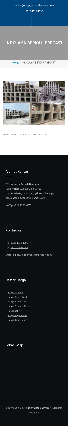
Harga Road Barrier (18, 320)
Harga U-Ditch (15, 293)
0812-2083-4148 (19, 247)
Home (16, 63)
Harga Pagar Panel (17, 316)
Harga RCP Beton (17, 302)
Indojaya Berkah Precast (38, 408)
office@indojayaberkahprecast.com (34, 5)
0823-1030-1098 (34, 11)
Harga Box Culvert (17, 297)
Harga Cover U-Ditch (19, 306)
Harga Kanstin (15, 311)
